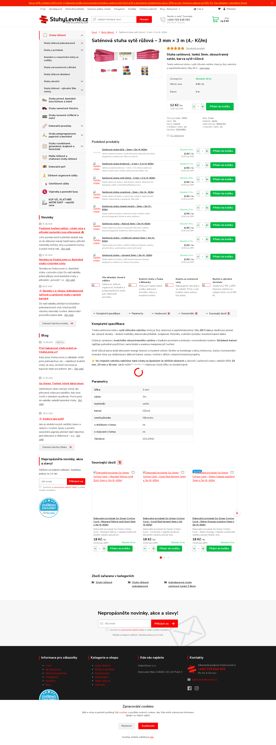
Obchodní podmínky (74, 9)
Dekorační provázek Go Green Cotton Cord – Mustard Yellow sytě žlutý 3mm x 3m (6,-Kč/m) (114, 521)
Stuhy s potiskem (53, 50)
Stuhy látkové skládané (57, 74)
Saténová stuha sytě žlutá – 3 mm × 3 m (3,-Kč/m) (128, 177)
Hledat (144, 19)
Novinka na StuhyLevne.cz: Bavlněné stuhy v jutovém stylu (61, 261)
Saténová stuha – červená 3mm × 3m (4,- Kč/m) (127, 255)
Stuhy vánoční (51, 81)
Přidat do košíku (220, 106)
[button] (161, 557)
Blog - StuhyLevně (168, 9)
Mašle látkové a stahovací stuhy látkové (63, 157)
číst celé (65, 248)
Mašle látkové (102, 681)
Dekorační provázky (60, 126)
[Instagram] (198, 689)
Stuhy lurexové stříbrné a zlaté (64, 117)
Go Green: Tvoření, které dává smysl (61, 383)
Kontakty (132, 9)
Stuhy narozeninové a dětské (60, 67)
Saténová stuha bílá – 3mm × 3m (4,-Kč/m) (124, 149)
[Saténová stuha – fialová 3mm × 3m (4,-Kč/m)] (96, 226)
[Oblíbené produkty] (219, 9)
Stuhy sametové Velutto (63, 108)
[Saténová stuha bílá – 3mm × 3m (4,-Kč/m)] (96, 152)
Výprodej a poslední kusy (63, 191)
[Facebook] (191, 689)
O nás (43, 9)
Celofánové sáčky (59, 183)
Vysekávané (101, 677)
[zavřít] (272, 3)
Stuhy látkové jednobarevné (59, 43)
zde (151, 737)
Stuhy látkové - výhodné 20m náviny (60, 90)
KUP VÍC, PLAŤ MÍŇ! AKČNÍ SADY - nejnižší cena (61, 202)
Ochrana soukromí (148, 9)
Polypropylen (102, 673)
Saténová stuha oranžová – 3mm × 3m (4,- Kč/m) (128, 192)
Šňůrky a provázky (105, 669)
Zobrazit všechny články (54, 447)
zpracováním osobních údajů (65, 487)
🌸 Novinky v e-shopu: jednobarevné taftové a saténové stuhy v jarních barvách (61, 294)
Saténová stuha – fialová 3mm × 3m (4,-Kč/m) (126, 223)
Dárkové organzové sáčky (62, 175)
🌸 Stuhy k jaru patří (51, 419)
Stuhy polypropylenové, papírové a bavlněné (62, 135)
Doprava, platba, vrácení (99, 9)
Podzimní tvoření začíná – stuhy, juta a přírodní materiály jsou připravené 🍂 (62, 230)
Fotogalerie (119, 9)
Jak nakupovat (55, 9)
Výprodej (100, 684)
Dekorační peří (57, 166)
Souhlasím (148, 726)
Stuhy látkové (57, 35)
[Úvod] (63, 19)
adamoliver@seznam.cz (204, 679)
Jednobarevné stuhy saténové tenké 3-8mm (182, 584)
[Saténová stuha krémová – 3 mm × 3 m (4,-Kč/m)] (96, 166)
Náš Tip (60, 342)
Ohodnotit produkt (195, 48)
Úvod (94, 32)
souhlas (123, 712)
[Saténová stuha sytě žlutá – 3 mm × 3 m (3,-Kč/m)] (96, 180)
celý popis (204, 68)
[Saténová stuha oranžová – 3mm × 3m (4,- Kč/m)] (96, 195)
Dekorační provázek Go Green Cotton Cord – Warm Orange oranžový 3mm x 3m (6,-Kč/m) (213, 521)
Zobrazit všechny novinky (55, 323)
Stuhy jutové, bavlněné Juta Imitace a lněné (62, 100)
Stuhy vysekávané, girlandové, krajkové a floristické (61, 146)
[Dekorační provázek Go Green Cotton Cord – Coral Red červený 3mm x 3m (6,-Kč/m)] (164, 492)
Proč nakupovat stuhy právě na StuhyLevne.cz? (58, 350)
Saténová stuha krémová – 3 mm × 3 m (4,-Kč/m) (128, 163)
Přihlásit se (76, 481)
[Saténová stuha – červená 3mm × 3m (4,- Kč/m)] (96, 258)
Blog (48, 684)
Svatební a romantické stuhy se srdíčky (61, 59)
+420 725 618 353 (178, 20)
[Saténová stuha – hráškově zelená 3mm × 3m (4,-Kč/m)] (96, 240)
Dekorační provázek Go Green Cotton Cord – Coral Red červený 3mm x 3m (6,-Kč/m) (164, 521)
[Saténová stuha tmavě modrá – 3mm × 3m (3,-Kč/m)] (96, 209)
